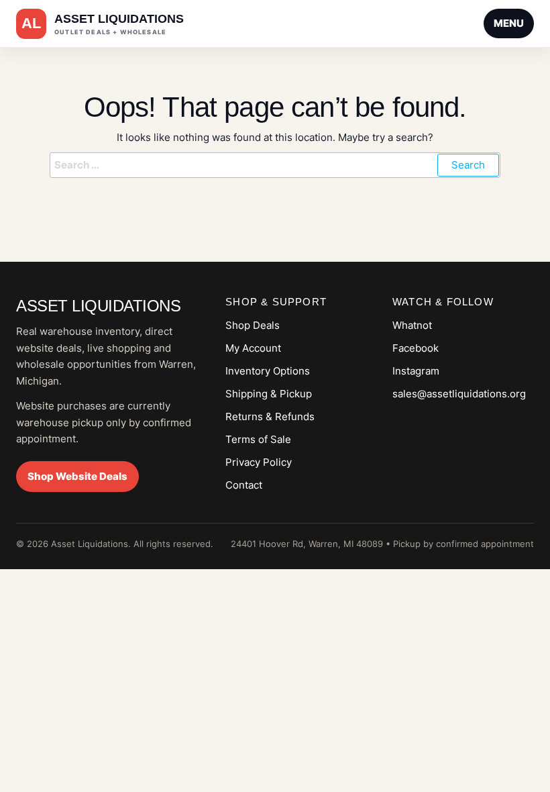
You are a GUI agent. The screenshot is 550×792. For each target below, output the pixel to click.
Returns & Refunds (270, 416)
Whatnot (412, 325)
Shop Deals (252, 325)
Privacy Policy (258, 462)
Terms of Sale (258, 439)
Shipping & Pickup (268, 393)
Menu (509, 23)
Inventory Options (267, 370)
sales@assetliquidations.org (459, 393)
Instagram (415, 370)
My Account (253, 348)
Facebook (415, 348)
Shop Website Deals (77, 476)
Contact (243, 485)
